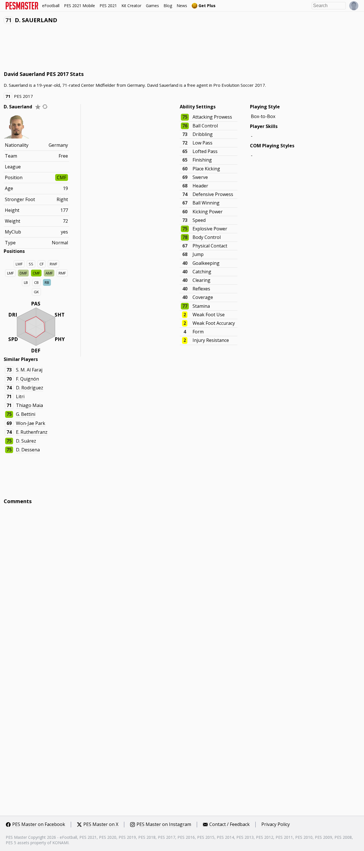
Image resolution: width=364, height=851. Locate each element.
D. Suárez (26, 441)
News (182, 5)
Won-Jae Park (30, 423)
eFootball (50, 5)
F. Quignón (27, 379)
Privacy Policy (275, 824)
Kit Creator (131, 5)
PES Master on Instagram (163, 824)
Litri (20, 396)
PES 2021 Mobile (79, 5)
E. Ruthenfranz (31, 432)
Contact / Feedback (229, 824)
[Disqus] (182, 585)
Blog (168, 5)
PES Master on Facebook (38, 824)
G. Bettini (25, 414)
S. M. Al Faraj (29, 370)
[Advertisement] (107, 48)
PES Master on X (100, 824)
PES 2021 (108, 5)
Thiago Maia (29, 405)
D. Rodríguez (29, 388)
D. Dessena (28, 450)
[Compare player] (45, 106)
